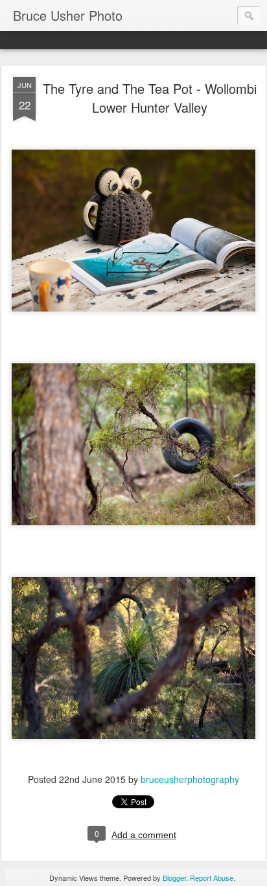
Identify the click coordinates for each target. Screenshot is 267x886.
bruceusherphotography (190, 779)
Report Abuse (211, 877)
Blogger (174, 877)
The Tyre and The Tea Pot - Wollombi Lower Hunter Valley (150, 98)
